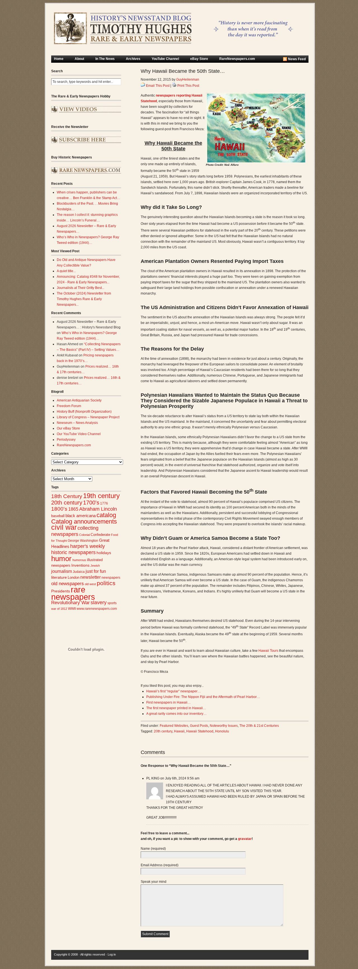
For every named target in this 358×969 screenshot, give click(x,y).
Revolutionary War (70, 602)
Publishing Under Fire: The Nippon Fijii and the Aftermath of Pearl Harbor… (203, 697)
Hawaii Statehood (199, 731)
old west (90, 584)
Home (58, 59)
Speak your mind (153, 882)
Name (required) (153, 849)
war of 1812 (59, 608)
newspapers (111, 577)
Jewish (95, 565)
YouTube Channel (165, 59)
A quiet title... (66, 271)
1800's (59, 509)
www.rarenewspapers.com (97, 609)
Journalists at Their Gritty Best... (80, 288)
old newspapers (67, 583)
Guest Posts (199, 726)
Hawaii (179, 731)
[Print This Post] (174, 86)
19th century (101, 495)
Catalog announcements (84, 521)
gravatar (245, 839)
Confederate (100, 535)
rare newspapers (73, 593)
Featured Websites (174, 726)
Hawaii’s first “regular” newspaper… (173, 691)
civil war (64, 527)
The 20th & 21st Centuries (259, 726)
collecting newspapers (74, 531)
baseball (58, 516)
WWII (72, 608)
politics (106, 583)
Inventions (80, 565)
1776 (104, 503)
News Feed (297, 59)
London (73, 577)
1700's (91, 502)
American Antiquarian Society (79, 400)
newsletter (90, 577)
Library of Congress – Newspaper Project (88, 417)
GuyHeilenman (187, 79)
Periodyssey (66, 440)
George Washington (83, 541)
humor (61, 558)
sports (112, 603)
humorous (79, 560)
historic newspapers (73, 552)
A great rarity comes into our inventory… (176, 714)
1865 (73, 509)
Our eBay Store (68, 428)
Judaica (79, 572)
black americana (80, 515)
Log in (112, 954)
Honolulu (222, 731)
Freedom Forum (69, 406)
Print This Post (188, 86)
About (79, 59)
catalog (106, 515)
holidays (103, 553)
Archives (133, 59)
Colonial (84, 534)
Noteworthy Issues (224, 726)
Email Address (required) (159, 865)
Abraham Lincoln (98, 509)
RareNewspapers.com (237, 59)
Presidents (60, 591)
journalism (61, 571)
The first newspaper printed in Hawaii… (176, 708)
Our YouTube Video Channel (79, 434)
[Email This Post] (143, 86)
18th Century (66, 496)
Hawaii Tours (268, 651)
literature (59, 577)
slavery (99, 602)
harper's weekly (87, 546)
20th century (66, 502)
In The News (105, 59)
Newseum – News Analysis (77, 423)
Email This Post (157, 86)
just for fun (96, 571)
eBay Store (199, 59)
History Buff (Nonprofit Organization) (84, 412)
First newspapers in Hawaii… (168, 702)
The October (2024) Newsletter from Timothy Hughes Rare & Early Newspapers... (84, 299)
